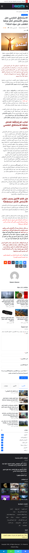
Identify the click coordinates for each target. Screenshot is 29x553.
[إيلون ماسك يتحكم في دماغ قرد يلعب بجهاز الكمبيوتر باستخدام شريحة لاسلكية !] (23, 415)
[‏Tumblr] (13, 262)
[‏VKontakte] (24, 266)
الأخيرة (23, 386)
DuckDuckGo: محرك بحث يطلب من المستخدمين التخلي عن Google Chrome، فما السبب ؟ (9, 423)
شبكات (12, 517)
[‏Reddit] (5, 262)
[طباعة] (17, 266)
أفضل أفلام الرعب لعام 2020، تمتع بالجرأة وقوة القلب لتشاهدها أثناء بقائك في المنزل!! (8, 302)
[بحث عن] (27, 7)
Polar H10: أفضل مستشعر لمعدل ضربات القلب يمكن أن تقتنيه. (7, 319)
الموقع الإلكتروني (24, 364)
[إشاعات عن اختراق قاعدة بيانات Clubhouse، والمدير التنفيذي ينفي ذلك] (5, 497)
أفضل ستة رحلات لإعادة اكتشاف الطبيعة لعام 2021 (22, 319)
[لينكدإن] (17, 262)
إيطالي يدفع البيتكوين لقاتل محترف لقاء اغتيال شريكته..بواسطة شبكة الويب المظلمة (22, 302)
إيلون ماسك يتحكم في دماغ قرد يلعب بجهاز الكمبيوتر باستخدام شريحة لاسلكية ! (10, 415)
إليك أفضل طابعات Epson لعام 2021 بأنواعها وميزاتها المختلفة (10, 399)
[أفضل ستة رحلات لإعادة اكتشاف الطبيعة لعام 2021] (21, 312)
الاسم (26, 352)
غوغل (7, 517)
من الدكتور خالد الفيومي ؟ (11, 391)
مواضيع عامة (19, 11)
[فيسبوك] (24, 262)
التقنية (25, 434)
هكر (19, 525)
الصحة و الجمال (23, 440)
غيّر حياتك (24, 442)
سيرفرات (18, 517)
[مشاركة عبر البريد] (20, 266)
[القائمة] (2, 7)
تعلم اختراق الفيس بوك (22, 511)
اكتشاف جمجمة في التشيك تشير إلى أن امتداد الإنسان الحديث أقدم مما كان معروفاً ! (9, 407)
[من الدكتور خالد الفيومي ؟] (23, 393)
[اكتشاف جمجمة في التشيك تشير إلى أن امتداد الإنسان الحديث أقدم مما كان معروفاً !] (23, 408)
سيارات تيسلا (24, 445)
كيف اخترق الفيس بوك (11, 520)
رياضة (25, 450)
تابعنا (26, 530)
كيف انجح (25, 522)
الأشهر (14, 386)
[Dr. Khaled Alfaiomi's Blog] (18, 6)
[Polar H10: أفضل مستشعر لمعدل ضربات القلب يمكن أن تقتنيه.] (7, 312)
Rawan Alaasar (22, 27)
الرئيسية (25, 11)
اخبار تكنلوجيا (24, 509)
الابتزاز (25, 447)
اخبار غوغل (17, 509)
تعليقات (6, 386)
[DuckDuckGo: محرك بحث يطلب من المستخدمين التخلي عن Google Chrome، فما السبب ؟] (23, 423)
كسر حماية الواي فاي (23, 520)
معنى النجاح (10, 522)
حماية (14, 511)
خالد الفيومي (24, 517)
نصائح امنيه (25, 525)
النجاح (11, 509)
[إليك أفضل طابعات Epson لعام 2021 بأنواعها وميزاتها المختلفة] (23, 400)
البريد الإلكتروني (24, 358)
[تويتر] (20, 262)
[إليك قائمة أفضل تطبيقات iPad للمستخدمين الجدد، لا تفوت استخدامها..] (14, 497)
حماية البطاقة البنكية (11, 514)
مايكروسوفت (18, 522)
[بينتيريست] (9, 262)
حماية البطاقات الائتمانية (22, 514)
